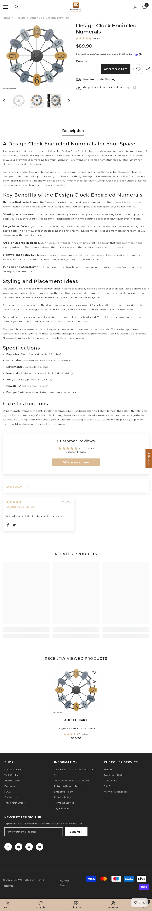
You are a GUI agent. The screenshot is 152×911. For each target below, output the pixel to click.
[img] (14, 501)
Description (73, 131)
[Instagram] (18, 847)
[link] (26, 629)
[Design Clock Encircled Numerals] (76, 690)
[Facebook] (8, 847)
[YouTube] (39, 847)
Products (20, 17)
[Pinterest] (29, 847)
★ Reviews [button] (148, 459)
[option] (36, 56)
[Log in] (135, 7)
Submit (76, 832)
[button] (4, 101)
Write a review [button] (76, 462)
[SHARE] (146, 69)
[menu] (5, 7)
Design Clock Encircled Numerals (76, 728)
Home (6, 17)
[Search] (16, 7)
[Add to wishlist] (138, 69)
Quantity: (82, 61)
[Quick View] (93, 681)
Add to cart (115, 69)
